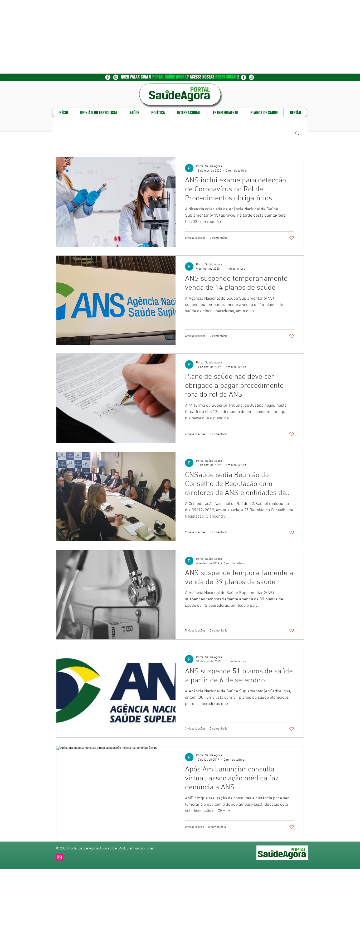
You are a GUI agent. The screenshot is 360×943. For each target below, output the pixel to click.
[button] (297, 133)
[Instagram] (59, 857)
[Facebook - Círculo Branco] (107, 77)
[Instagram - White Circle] (115, 77)
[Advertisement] (158, 37)
